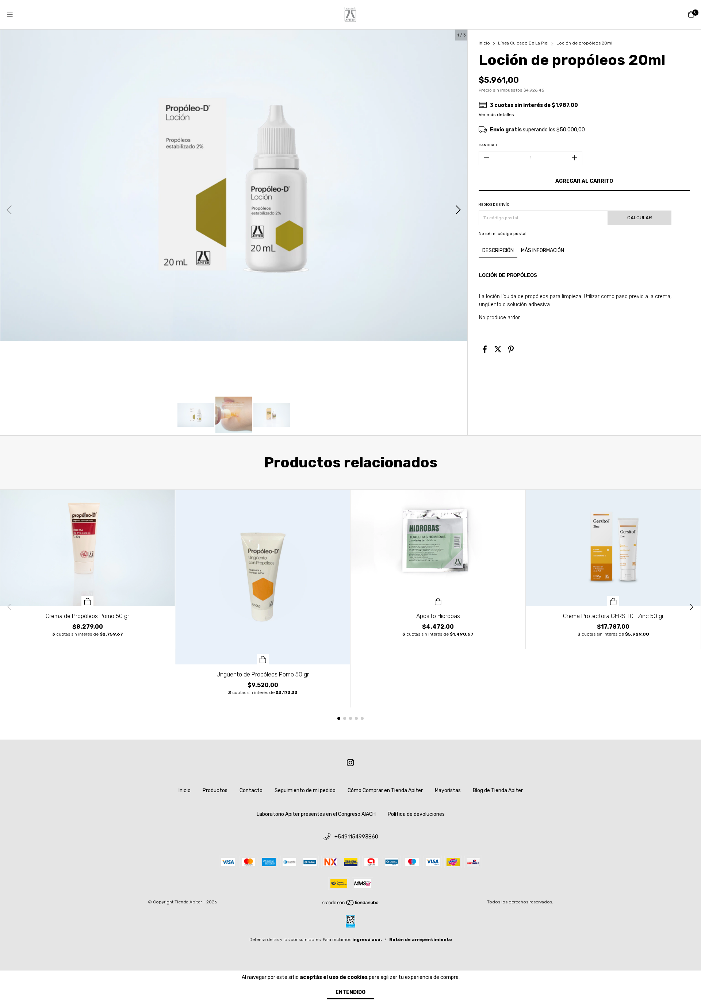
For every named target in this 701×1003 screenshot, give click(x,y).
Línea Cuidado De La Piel (523, 43)
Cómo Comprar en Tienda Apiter (385, 790)
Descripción (498, 250)
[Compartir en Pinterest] (511, 349)
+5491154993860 (356, 837)
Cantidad (488, 145)
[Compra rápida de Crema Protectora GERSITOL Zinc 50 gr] (613, 601)
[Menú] (9, 14)
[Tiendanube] (351, 904)
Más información (542, 250)
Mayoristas (448, 790)
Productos (215, 790)
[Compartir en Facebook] (485, 349)
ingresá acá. (367, 939)
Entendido (350, 992)
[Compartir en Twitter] (498, 349)
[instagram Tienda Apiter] (350, 762)
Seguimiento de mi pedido (305, 790)
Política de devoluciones (416, 814)
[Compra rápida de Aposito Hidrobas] (438, 601)
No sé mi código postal (502, 233)
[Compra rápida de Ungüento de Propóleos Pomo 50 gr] (263, 659)
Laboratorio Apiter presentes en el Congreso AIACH (316, 814)
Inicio (484, 43)
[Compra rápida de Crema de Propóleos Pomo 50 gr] (87, 601)
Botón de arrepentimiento (420, 939)
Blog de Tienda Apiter (498, 790)
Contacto (251, 790)
